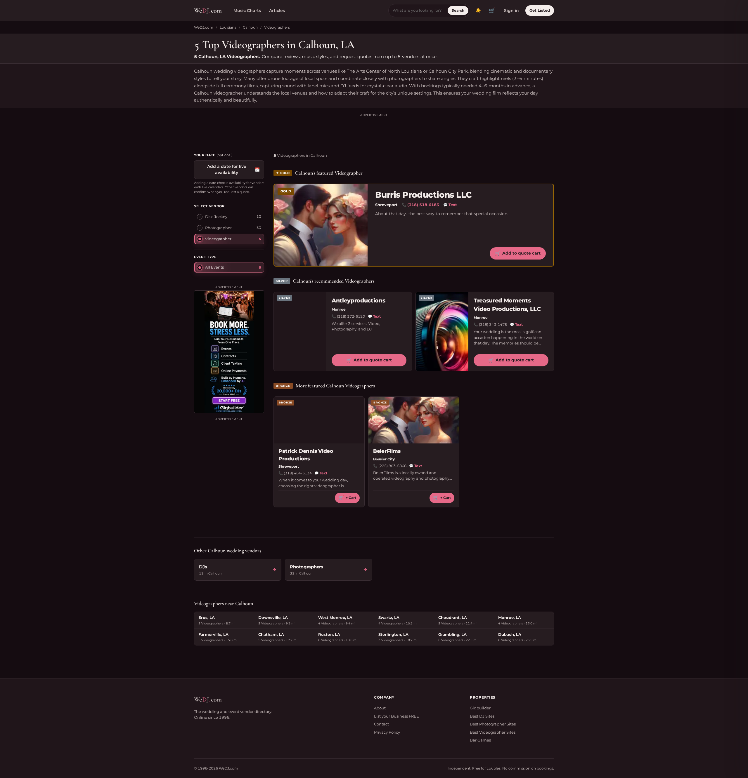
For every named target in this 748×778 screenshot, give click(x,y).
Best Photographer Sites (493, 724)
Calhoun (250, 27)
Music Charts (247, 10)
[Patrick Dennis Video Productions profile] (319, 420)
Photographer (218, 227)
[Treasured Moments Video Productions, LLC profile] (442, 331)
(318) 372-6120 (351, 316)
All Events (214, 267)
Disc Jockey (216, 216)
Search (458, 10)
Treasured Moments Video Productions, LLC (507, 304)
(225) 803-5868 (392, 466)
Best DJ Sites (482, 716)
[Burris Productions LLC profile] (321, 225)
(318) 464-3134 (298, 473)
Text (450, 204)
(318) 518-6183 (423, 204)
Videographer (218, 238)
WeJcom (208, 10)
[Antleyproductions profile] (300, 331)
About (380, 708)
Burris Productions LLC (423, 195)
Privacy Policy (387, 732)
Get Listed (539, 10)
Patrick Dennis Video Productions (305, 455)
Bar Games (480, 740)
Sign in (511, 10)
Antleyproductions (358, 300)
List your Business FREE (396, 716)
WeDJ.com (203, 27)
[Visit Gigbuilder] (229, 351)
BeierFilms (386, 451)
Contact (381, 724)
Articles (277, 10)
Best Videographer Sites (492, 732)
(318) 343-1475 (493, 324)
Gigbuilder (480, 708)
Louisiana (228, 27)
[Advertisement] (374, 130)
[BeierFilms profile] (413, 420)
